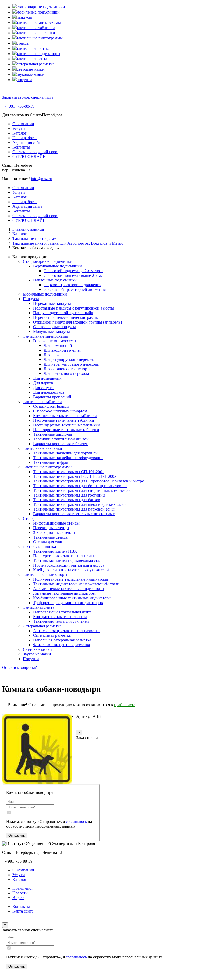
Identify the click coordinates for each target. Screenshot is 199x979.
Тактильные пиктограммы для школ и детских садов (79, 504)
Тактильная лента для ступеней (61, 621)
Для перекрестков (49, 392)
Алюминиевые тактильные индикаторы (68, 588)
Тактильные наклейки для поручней (65, 453)
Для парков (43, 383)
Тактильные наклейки (42, 448)
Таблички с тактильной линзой (61, 439)
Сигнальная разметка (52, 635)
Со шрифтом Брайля (51, 406)
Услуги (18, 128)
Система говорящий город (35, 152)
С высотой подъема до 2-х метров (73, 271)
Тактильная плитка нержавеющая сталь (68, 560)
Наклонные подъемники (55, 280)
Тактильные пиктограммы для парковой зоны (74, 509)
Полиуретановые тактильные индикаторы (70, 579)
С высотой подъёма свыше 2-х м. (73, 275)
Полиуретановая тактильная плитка (65, 556)
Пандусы (31, 299)
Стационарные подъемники (47, 261)
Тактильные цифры (50, 462)
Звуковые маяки (37, 654)
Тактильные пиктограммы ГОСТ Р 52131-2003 (74, 476)
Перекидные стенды (51, 528)
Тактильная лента (38, 607)
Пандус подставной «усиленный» (63, 313)
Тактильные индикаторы (45, 574)
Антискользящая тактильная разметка (66, 630)
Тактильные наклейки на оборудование (68, 457)
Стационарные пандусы (54, 327)
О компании (23, 124)
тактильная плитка (39, 546)
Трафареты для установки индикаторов (68, 602)
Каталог (19, 133)
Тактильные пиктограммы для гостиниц (69, 495)
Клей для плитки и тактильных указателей (71, 570)
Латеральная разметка (42, 626)
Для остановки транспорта (67, 369)
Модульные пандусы (51, 331)
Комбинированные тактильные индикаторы (72, 598)
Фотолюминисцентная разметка (61, 644)
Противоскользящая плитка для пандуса (68, 565)
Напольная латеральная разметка (62, 640)
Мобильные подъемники (45, 294)
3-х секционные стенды (54, 532)
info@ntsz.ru (41, 179)
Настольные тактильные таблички (63, 420)
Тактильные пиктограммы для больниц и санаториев (80, 486)
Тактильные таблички (42, 401)
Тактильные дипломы (52, 434)
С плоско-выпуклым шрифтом (60, 411)
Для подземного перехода (66, 373)
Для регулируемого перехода (69, 359)
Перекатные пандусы (52, 303)
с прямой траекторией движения (72, 285)
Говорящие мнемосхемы (54, 341)
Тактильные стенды (50, 537)
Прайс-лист (22, 888)
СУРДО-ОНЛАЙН (29, 156)
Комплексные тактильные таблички (65, 415)
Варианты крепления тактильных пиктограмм (74, 514)
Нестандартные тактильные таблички (66, 425)
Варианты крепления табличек (60, 443)
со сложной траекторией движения (75, 289)
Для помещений (58, 345)
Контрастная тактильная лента (60, 616)
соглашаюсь (76, 821)
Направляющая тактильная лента (62, 612)
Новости (20, 893)
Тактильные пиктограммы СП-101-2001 (68, 472)
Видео (18, 897)
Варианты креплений (52, 397)
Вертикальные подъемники (57, 266)
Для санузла (43, 387)
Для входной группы (62, 350)
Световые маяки (37, 649)
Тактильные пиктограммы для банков (66, 500)
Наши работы (24, 138)
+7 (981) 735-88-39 (18, 106)
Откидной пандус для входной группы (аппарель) (77, 322)
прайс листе (124, 704)
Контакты (21, 147)
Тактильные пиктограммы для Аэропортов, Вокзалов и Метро (88, 481)
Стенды (30, 518)
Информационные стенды (56, 523)
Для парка (52, 355)
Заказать (94, 726)
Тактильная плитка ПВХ (55, 551)
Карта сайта (22, 911)
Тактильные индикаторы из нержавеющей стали (76, 584)
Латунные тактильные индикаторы (64, 593)
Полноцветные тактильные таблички (66, 429)
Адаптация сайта (27, 142)
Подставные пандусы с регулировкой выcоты (73, 308)
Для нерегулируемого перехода (71, 364)
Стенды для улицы (49, 542)
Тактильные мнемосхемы (45, 336)
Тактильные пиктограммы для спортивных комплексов (82, 490)
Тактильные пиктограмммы (47, 467)
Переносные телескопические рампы (66, 317)
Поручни (31, 658)
